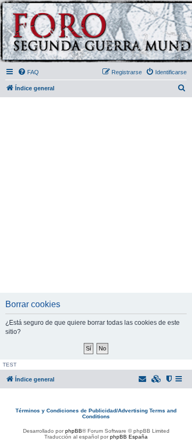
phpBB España (129, 437)
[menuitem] (28, 72)
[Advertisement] (96, 195)
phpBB (73, 431)
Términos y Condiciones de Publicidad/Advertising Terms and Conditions (96, 413)
